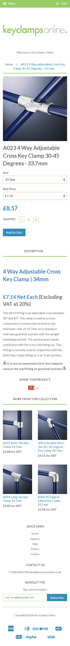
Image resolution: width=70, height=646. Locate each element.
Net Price (9, 189)
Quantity (9, 219)
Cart (63, 3)
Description (33, 251)
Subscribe (57, 597)
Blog (35, 543)
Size (6, 172)
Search (35, 533)
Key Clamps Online (44, 615)
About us (35, 538)
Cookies (35, 554)
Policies (35, 549)
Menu (11, 3)
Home (9, 64)
